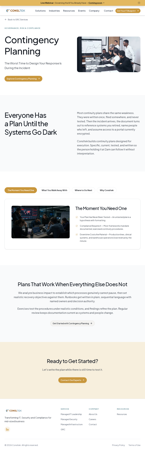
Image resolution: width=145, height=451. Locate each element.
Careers (92, 419)
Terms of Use (134, 445)
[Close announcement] (139, 2)
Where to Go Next (83, 190)
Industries (54, 10)
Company (94, 10)
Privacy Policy (118, 445)
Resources (69, 10)
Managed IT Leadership (71, 414)
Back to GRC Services (18, 19)
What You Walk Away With (54, 190)
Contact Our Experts (71, 380)
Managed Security (69, 419)
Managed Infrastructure (72, 424)
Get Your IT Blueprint (126, 10)
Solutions (40, 10)
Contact (108, 10)
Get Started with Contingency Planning (71, 323)
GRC (63, 429)
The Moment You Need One (21, 190)
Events (82, 10)
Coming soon (95, 3)
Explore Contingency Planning (22, 78)
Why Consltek (107, 190)
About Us (93, 414)
